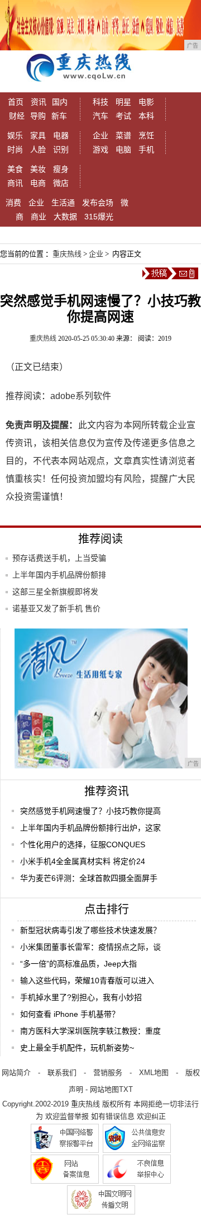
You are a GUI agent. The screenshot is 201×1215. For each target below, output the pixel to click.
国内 (60, 101)
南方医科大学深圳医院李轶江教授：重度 (90, 1030)
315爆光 (98, 216)
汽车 (100, 115)
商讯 (15, 183)
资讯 (38, 101)
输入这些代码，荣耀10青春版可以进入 (87, 980)
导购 (38, 115)
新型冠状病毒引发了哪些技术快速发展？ (90, 930)
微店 (61, 183)
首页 (15, 101)
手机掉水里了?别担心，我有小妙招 (81, 997)
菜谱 (123, 135)
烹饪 (146, 135)
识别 (61, 149)
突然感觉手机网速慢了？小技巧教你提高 (90, 810)
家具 (38, 135)
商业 (38, 216)
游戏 (100, 149)
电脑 (123, 149)
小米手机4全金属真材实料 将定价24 (82, 861)
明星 (123, 101)
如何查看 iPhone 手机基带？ (69, 1014)
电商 (38, 183)
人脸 (38, 149)
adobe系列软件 (80, 396)
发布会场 (97, 202)
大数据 (65, 216)
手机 (146, 149)
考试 (123, 115)
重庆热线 (67, 254)
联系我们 (61, 1072)
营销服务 (107, 1072)
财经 (17, 115)
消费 (13, 202)
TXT (126, 1089)
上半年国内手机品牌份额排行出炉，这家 (90, 827)
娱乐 (15, 135)
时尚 (15, 149)
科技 (100, 101)
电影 (146, 101)
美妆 (38, 169)
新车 (59, 115)
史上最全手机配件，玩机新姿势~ (77, 1047)
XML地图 (154, 1072)
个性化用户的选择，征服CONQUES (82, 844)
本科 (146, 115)
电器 (61, 135)
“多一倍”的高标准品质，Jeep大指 (78, 963)
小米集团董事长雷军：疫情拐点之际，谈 (90, 946)
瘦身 (61, 169)
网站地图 (104, 1089)
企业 (100, 135)
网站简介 (16, 1072)
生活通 (63, 202)
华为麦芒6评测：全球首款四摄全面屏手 (88, 878)
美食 (15, 169)
